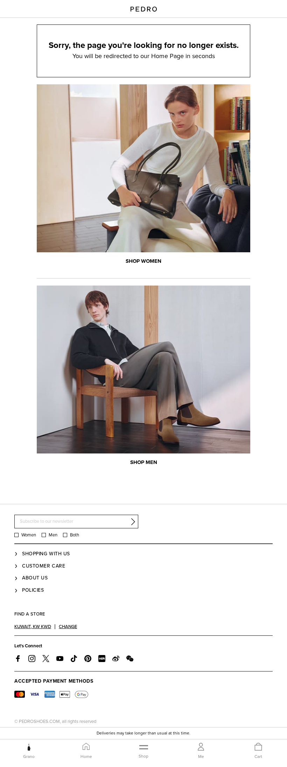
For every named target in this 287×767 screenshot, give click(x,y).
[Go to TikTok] (73, 658)
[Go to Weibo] (115, 658)
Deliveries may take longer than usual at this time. (143, 731)
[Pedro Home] (144, 9)
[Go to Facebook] (17, 658)
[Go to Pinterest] (87, 658)
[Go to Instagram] (31, 658)
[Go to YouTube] (59, 658)
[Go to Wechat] (129, 658)
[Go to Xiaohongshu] (101, 658)
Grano (29, 756)
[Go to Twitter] (45, 658)
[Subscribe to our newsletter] (133, 521)
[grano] (28, 747)
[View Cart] (258, 747)
